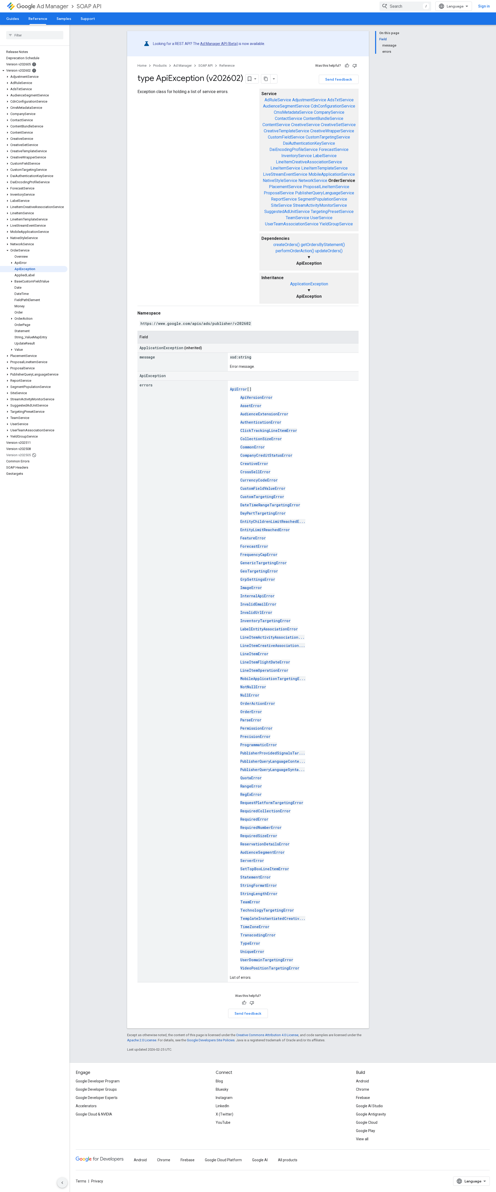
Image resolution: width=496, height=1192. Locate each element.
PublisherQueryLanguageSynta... (272, 769)
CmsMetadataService (293, 112)
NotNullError (253, 686)
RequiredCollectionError (265, 810)
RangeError (251, 786)
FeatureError (253, 538)
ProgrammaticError (258, 744)
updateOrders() (329, 250)
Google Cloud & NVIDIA (94, 1114)
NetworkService (312, 180)
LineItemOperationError (264, 670)
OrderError (251, 711)
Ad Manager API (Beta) (219, 44)
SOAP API (89, 6)
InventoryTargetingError (265, 620)
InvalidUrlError (256, 612)
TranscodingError (258, 935)
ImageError (251, 587)
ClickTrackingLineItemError (268, 430)
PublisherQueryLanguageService (324, 192)
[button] (33, 70)
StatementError (255, 877)
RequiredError (254, 819)
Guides (12, 18)
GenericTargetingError (263, 562)
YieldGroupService (336, 223)
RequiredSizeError (258, 835)
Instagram (224, 1098)
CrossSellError (255, 471)
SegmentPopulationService (322, 199)
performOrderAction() (295, 250)
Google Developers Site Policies (211, 1040)
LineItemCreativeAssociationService (309, 161)
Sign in (484, 6)
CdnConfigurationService (333, 106)
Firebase (363, 1098)
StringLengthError (258, 893)
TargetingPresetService (332, 211)
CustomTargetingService (328, 137)
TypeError (250, 943)
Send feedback (338, 79)
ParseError (250, 719)
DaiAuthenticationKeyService (309, 143)
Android (362, 1081)
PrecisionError (255, 736)
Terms (81, 1181)
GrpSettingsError (257, 579)
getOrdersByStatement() (323, 244)
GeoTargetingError (259, 571)
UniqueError (252, 951)
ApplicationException (309, 283)
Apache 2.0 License (141, 1040)
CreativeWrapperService (332, 130)
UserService (321, 217)
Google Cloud (366, 1122)
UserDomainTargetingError (266, 959)
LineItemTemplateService (324, 168)
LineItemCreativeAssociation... (272, 645)
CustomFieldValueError (262, 488)
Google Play (365, 1131)
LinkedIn (222, 1106)
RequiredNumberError (261, 827)
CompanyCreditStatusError (266, 455)
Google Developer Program (98, 1081)
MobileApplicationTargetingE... (273, 678)
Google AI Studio (369, 1106)
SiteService (281, 205)
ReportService (284, 199)
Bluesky (222, 1089)
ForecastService (333, 149)
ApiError (238, 389)
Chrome (362, 1089)
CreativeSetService (338, 124)
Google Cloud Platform (223, 1160)
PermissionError (256, 728)
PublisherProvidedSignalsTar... (272, 753)
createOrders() (286, 244)
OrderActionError (257, 703)
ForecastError (254, 546)
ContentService (276, 124)
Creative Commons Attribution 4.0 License (267, 1035)
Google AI (260, 1160)
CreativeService (305, 124)
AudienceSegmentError (262, 852)
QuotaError (251, 777)
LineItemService (285, 168)
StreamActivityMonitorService (320, 205)
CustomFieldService (286, 137)
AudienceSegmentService (286, 106)
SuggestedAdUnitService (287, 211)
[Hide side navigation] (62, 1183)
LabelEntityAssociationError (269, 628)
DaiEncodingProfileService (293, 149)
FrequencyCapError (258, 554)
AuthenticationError (260, 422)
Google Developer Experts (97, 1098)
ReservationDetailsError (265, 844)
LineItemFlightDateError (265, 662)
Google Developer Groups (96, 1089)
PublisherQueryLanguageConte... (272, 761)
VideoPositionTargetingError (269, 968)
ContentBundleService (323, 118)
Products (160, 65)
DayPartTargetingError (263, 513)
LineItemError (254, 653)
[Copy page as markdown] (265, 78)
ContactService (288, 118)
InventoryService (296, 155)
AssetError (250, 405)
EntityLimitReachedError (265, 529)
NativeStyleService (280, 180)
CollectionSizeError (261, 438)
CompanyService (329, 112)
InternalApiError (257, 595)
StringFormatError (258, 885)
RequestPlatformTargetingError (271, 802)
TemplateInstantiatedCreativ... (272, 918)
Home (141, 65)
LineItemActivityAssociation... (272, 637)
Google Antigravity (371, 1114)
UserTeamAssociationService (292, 223)
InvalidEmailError (258, 604)
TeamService (297, 217)
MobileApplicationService (331, 174)
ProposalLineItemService (326, 186)
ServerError (252, 860)
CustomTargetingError (262, 496)
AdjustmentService (309, 99)
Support (88, 18)
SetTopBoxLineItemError (264, 868)
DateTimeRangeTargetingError (270, 504)
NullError (249, 695)
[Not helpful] (355, 66)
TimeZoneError (254, 926)
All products (287, 1160)
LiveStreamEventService (285, 174)
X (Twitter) (224, 1114)
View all (362, 1139)
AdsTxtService (340, 99)
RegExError (251, 794)
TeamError (250, 901)
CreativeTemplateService (286, 130)
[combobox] (405, 6)
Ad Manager (52, 6)
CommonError (252, 447)
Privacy (97, 1181)
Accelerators (86, 1106)
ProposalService (279, 192)
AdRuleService (278, 99)
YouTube (223, 1122)
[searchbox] (34, 35)
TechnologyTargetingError (267, 910)
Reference (37, 18)
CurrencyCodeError (259, 480)
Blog (219, 1081)
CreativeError (254, 463)
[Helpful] (347, 66)
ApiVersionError (256, 397)
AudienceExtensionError (264, 413)
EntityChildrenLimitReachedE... (272, 521)
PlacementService (285, 186)
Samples (64, 18)
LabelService (325, 155)
